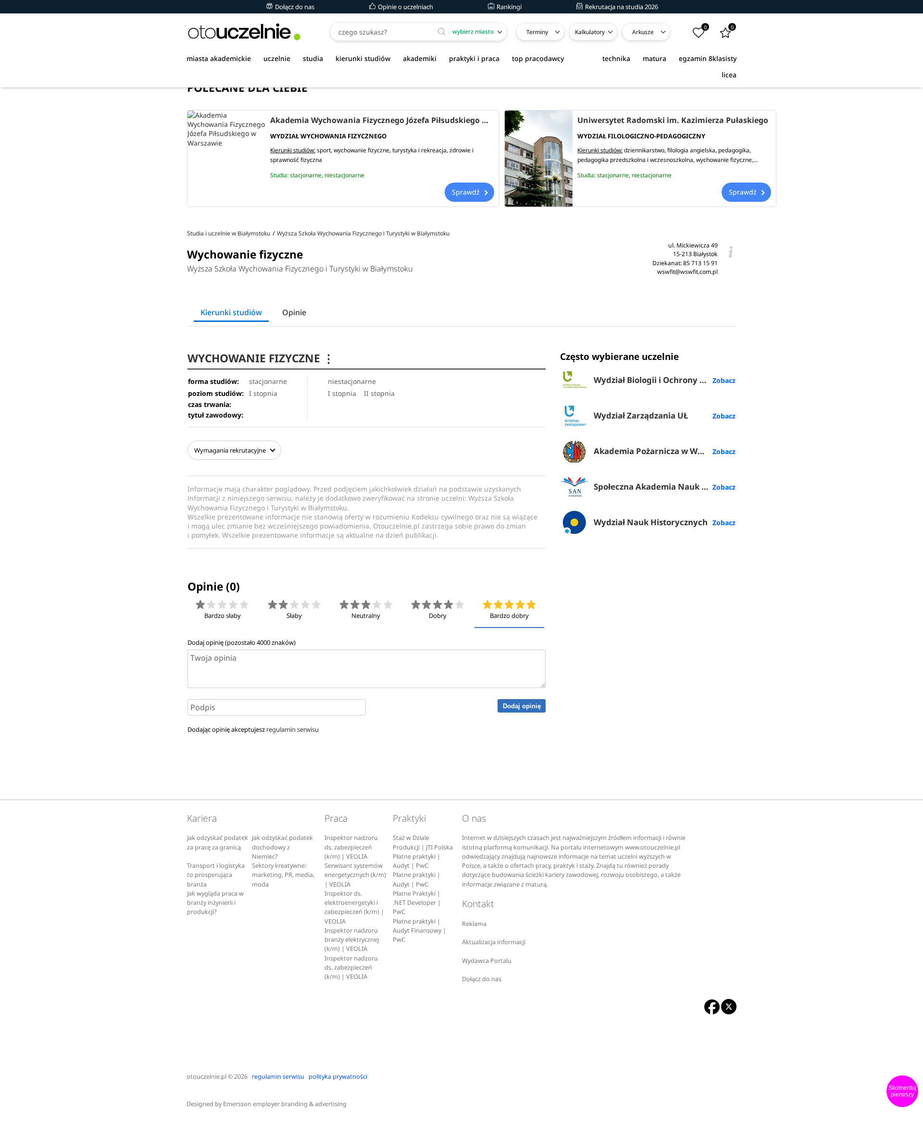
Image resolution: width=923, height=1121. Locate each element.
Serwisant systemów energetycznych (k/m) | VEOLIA (355, 875)
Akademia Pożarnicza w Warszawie (663, 450)
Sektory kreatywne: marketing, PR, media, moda (283, 875)
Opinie (294, 312)
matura (654, 58)
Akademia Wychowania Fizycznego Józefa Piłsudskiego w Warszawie (382, 120)
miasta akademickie (219, 58)
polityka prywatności (338, 1076)
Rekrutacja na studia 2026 (621, 6)
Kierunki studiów (231, 312)
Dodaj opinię (522, 706)
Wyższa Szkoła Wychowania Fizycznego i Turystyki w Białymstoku (300, 268)
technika (616, 58)
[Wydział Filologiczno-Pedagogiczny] (539, 159)
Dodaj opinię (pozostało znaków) (241, 642)
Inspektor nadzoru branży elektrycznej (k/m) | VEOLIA (351, 939)
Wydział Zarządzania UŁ (641, 415)
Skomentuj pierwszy (902, 1091)
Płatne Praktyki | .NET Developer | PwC (417, 902)
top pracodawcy (538, 58)
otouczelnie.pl (206, 1076)
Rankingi (508, 6)
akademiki (420, 58)
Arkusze (643, 32)
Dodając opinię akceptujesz (253, 729)
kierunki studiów (363, 58)
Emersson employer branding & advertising (285, 1104)
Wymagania (230, 450)
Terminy (537, 32)
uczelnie (276, 58)
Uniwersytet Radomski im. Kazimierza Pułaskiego (672, 120)
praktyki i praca (474, 58)
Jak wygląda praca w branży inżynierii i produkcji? (215, 902)
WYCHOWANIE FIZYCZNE (260, 358)
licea (729, 74)
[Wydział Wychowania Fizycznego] (226, 159)
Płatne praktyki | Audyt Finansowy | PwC (419, 930)
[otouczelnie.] (244, 32)
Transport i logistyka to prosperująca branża (216, 875)
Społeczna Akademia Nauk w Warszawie (664, 486)
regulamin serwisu (292, 729)
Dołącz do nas (294, 6)
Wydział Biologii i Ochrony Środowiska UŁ (664, 379)
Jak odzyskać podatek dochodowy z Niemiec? (282, 847)
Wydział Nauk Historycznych (651, 522)
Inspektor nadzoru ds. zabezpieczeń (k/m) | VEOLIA (351, 847)
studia (313, 58)
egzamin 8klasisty (707, 58)
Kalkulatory (590, 32)
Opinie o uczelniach (404, 6)
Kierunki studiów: (292, 150)
